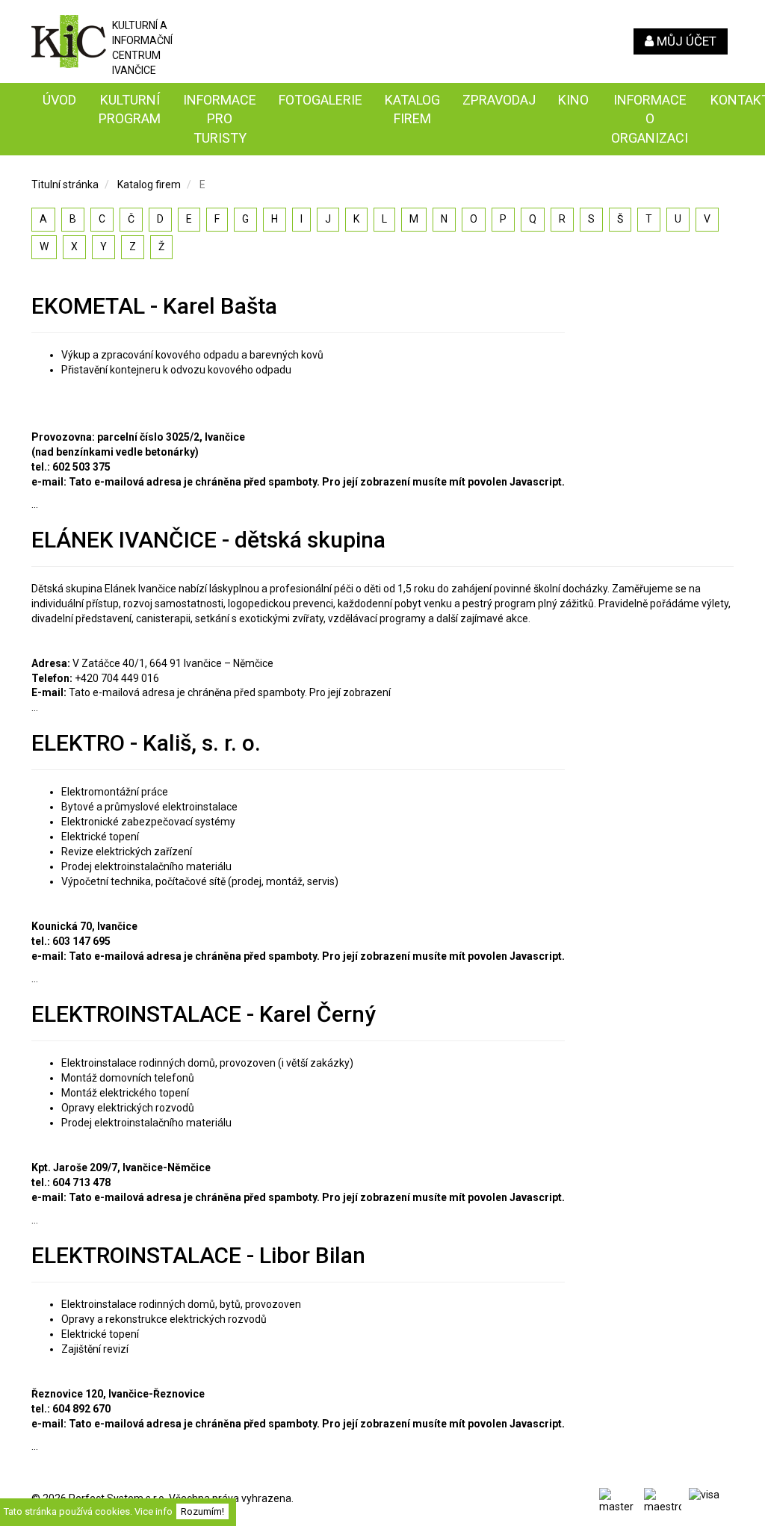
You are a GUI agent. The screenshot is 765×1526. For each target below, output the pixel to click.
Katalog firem (412, 109)
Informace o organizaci (649, 119)
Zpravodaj (499, 100)
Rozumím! (202, 1511)
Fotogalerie (320, 100)
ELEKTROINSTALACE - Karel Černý (203, 1014)
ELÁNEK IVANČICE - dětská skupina (208, 540)
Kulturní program (130, 109)
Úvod (59, 100)
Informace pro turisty (219, 119)
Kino (573, 100)
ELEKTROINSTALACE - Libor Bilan (198, 1255)
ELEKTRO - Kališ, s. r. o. (146, 743)
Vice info (153, 1511)
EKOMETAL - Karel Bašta (154, 306)
